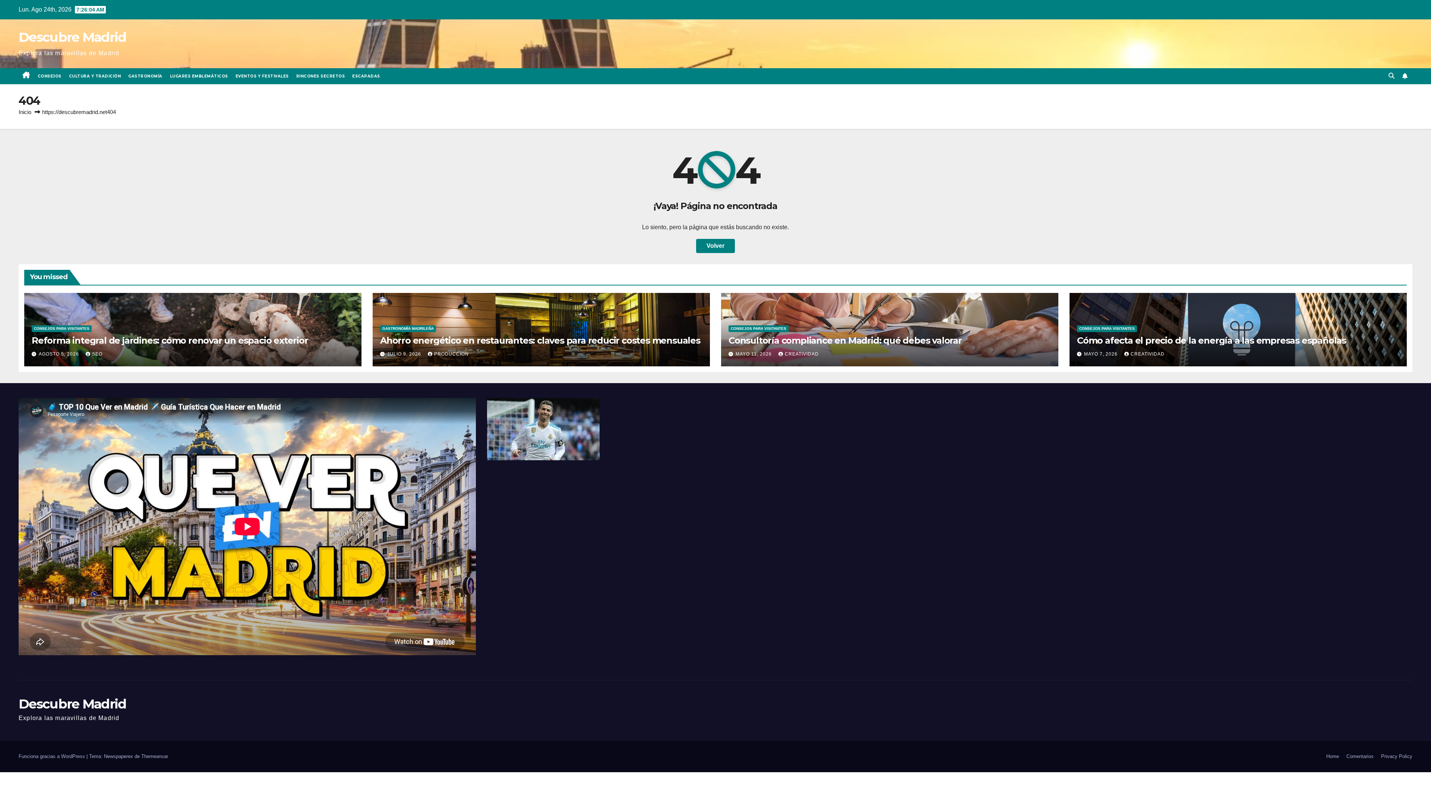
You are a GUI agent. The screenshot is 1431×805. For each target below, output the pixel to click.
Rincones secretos (320, 76)
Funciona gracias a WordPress (52, 756)
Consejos (49, 76)
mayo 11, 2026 (754, 354)
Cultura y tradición (95, 76)
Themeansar (154, 756)
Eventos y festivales (262, 76)
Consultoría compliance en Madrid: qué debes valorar (845, 340)
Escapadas (366, 76)
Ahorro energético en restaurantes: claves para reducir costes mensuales (540, 340)
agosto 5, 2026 (59, 354)
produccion (451, 354)
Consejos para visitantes (61, 328)
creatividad (802, 354)
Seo (97, 354)
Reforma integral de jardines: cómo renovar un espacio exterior (170, 340)
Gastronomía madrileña (408, 328)
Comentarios (1360, 756)
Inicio (25, 112)
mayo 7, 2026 (1101, 354)
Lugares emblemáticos (199, 76)
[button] (1391, 76)
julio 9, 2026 (405, 354)
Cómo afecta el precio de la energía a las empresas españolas (1211, 340)
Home (1332, 756)
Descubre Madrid (72, 37)
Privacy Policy (1396, 756)
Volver (715, 246)
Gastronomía (145, 76)
